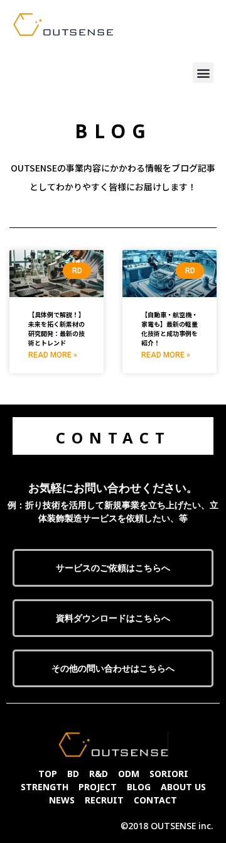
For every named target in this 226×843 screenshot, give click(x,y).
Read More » (52, 355)
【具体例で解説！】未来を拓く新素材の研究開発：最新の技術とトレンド (56, 328)
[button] (203, 72)
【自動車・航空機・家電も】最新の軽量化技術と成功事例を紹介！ (169, 328)
